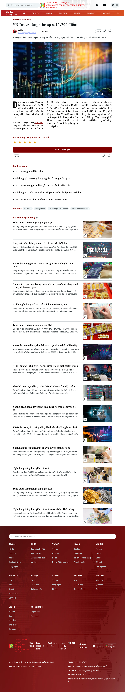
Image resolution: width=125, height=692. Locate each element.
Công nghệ (13, 566)
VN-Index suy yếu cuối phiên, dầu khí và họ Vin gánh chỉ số (45, 427)
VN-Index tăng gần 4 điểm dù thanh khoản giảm (41, 199)
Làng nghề (56, 585)
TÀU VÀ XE (105, 13)
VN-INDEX (28, 209)
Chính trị (12, 553)
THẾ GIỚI (63, 13)
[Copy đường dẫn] (110, 31)
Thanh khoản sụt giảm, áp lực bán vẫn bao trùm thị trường (44, 386)
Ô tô (10, 580)
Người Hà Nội (36, 553)
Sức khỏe (78, 575)
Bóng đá (99, 580)
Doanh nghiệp (79, 562)
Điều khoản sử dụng (40, 646)
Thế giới (55, 544)
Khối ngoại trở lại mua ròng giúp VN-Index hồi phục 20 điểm (48, 192)
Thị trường (13, 593)
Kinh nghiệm (101, 566)
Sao (10, 616)
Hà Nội (11, 549)
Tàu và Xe (13, 575)
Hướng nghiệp (36, 589)
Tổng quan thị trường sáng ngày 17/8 (32, 488)
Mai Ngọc (22, 30)
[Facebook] (97, 5)
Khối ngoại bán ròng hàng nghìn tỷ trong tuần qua (42, 178)
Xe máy (12, 589)
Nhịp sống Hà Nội (38, 549)
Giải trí (12, 607)
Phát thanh (35, 616)
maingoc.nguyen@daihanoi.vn (27, 33)
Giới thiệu (31, 644)
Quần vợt (99, 585)
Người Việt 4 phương (60, 562)
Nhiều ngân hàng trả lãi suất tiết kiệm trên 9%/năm (40, 304)
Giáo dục (34, 575)
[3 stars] (25, 142)
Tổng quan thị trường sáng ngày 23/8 (32, 222)
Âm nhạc (12, 629)
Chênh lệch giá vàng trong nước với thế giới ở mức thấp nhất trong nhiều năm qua (45, 286)
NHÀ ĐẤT (91, 13)
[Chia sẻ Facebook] (105, 31)
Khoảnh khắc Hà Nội (39, 558)
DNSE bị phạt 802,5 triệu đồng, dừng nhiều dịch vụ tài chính (45, 365)
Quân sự (55, 553)
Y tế (75, 580)
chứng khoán (40, 209)
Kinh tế (77, 544)
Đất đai (99, 562)
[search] (8, 5)
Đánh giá (12, 598)
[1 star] (15, 142)
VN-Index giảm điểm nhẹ (29, 171)
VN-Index (39, 122)
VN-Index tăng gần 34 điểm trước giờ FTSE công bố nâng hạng (43, 265)
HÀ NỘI (49, 13)
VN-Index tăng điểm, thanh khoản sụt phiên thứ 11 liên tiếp (45, 345)
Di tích (54, 589)
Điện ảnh (12, 620)
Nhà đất (99, 544)
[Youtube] (104, 5)
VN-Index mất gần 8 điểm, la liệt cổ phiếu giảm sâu (42, 185)
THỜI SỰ (36, 13)
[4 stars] (30, 142)
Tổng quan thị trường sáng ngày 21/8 (32, 325)
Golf (97, 589)
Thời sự (12, 544)
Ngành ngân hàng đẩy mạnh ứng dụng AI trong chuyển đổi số (44, 408)
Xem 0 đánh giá (62, 149)
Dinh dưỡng (78, 585)
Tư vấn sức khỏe (81, 589)
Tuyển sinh (35, 585)
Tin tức (55, 549)
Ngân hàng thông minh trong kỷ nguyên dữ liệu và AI (41, 447)
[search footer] (11, 536)
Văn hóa (55, 575)
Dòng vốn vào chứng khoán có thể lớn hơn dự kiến (40, 243)
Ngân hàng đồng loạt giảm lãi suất (31, 468)
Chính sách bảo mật (52, 644)
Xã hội (11, 558)
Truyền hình (35, 611)
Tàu (10, 585)
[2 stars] (20, 142)
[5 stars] (35, 142)
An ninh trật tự (15, 562)
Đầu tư (98, 553)
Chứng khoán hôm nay (80, 209)
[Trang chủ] (24, 13)
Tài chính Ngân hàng (22, 19)
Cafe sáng (78, 553)
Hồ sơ (54, 558)
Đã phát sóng (36, 607)
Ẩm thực (34, 562)
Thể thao (100, 575)
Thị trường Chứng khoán (58, 209)
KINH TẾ (77, 13)
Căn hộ (98, 558)
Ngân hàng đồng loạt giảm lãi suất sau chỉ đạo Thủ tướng (43, 509)
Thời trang (13, 625)
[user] (115, 5)
